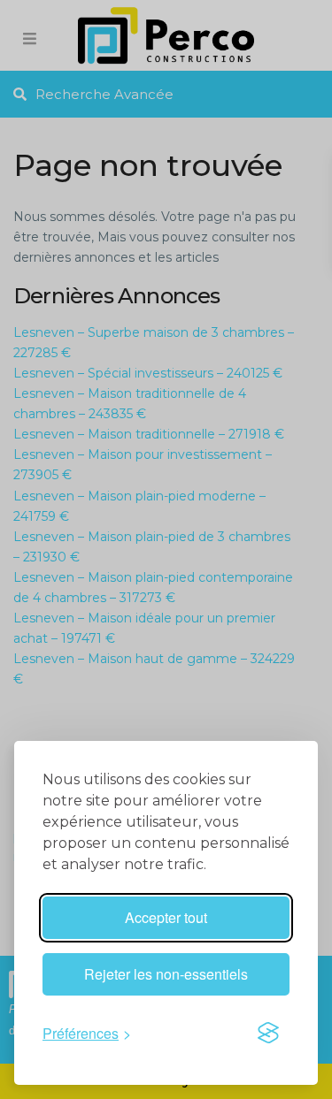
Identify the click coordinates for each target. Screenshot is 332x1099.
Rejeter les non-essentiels (166, 974)
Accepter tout (166, 917)
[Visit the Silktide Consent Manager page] (268, 1032)
